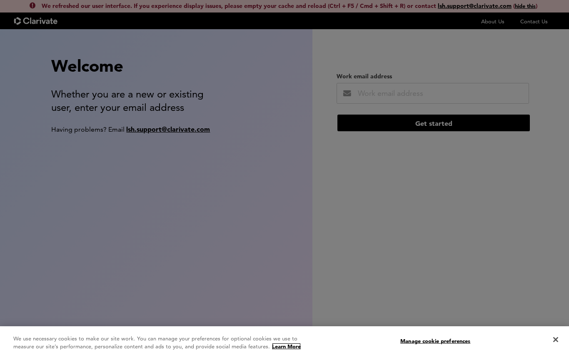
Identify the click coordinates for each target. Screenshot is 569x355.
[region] (284, 340)
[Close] (556, 339)
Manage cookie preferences (435, 341)
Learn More (286, 346)
